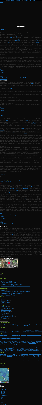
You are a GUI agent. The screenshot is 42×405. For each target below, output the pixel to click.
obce (17, 188)
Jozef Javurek (35, 341)
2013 (2, 222)
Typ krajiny (3, 180)
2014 (3, 222)
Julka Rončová (3, 342)
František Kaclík (30, 354)
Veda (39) (21, 0)
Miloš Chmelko (19, 356)
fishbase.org (31, 348)
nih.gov (21, 349)
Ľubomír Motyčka (16, 344)
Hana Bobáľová (33, 354)
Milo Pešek (16, 356)
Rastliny (2, 298)
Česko (18, 77)
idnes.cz (5, 349)
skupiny (19, 39)
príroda (28, 330)
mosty (16, 36)
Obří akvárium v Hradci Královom (5, 302)
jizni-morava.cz (3, 110)
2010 (0, 271)
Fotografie (26, 77)
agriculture (5, 335)
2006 (18, 360)
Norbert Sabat (28, 356)
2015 (18, 362)
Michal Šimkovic (27, 343)
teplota (13, 234)
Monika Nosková (38, 343)
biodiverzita (10, 325)
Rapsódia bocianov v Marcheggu (6, 181)
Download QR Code (2, 386)
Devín (34, 196)
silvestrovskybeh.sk (17, 40)
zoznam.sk (6, 351)
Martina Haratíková (5, 343)
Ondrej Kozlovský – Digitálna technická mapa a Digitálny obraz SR (8, 282)
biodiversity (24, 335)
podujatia (11, 37)
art (20, 335)
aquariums (17, 335)
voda (27, 331)
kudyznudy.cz (15, 349)
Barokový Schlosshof (3, 283)
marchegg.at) (6, 186)
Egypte (31, 236)
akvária (15, 324)
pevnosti (15, 87)
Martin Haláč (10, 343)
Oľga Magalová (36, 356)
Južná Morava (21, 77)
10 (4, 365)
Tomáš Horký (2, 72)
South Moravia (8, 338)
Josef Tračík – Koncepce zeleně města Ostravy (6, 281)
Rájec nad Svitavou (3, 79)
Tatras (13, 338)
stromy (21, 331)
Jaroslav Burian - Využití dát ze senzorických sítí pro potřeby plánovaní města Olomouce (11, 293)
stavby (17, 331)
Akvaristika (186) (13, 0)
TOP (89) (27, 0)
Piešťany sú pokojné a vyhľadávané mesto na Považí (7, 308)
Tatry (25, 331)
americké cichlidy (24, 324)
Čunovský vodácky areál (4, 313)
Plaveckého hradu (33, 186)
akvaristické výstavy (8, 324)
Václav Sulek (8, 344)
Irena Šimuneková (26, 341)
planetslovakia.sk (34, 349)
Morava (25, 198)
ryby (3, 331)
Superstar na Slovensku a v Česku (5, 312)
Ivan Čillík (32, 341)
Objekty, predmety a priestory (10, 77)
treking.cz (30, 350)
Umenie (15, 77)
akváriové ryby (19, 324)
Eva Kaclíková (23, 354)
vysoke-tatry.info (34, 350)
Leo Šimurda (27, 355)
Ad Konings (1, 341)
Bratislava (26, 325)
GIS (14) (34, 0)
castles (40, 335)
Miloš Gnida (22, 356)
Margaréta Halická (33, 342)
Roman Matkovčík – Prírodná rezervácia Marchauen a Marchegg (8, 215)
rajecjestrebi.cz (3, 109)
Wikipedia (2, 108)
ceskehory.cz (25, 133)
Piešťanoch (4, 32)
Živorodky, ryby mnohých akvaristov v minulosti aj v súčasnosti (8, 315)
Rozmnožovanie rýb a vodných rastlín (5, 311)
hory (13, 132)
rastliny (23, 128)
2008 (26, 360)
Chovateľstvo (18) (18, 0)
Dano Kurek (13, 341)
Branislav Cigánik (9, 341)
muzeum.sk (18, 349)
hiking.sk (2, 349)
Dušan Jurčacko (15, 341)
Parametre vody (3, 317)
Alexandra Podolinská (5, 341)
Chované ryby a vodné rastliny (4, 306)
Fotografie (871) (9, 0)
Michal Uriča (24, 343)
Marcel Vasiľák (29, 355)
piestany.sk (31, 349)
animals (10, 335)
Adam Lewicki (1, 354)
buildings (37, 335)
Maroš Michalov (5, 356)
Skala (1, 2)
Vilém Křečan (3, 344)
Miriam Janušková (25, 356)
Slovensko (11, 331)
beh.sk (2, 71)
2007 (22, 360)
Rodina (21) (24, 0)
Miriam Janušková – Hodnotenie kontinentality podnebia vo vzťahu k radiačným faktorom (11, 285)
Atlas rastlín (2, 299)
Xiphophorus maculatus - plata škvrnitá (5, 300)
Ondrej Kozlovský (32, 356)
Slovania (18, 123)
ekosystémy (38, 238)
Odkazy (1, 69)
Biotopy (17, 180)
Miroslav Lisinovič (32, 343)
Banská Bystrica (34, 324)
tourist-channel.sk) (12, 188)
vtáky (9, 192)
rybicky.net (2, 350)
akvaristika (12, 324)
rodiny (32, 83)
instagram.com (11, 349)
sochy (0, 132)
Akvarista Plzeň (3, 301)
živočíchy (4, 332)
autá (31, 324)
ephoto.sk (19, 348)
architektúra (28, 324)
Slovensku (24, 35)
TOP (5, 223)
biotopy (16, 325)
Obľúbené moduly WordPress (4, 303)
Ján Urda (12, 342)
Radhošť (1, 115)
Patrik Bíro (40, 356)
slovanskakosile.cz (34, 123)
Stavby (24, 77)
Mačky (1, 225)
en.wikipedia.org (10, 348)
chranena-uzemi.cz (2, 130)
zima (37, 331)
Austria (22, 335)
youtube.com (2, 351)
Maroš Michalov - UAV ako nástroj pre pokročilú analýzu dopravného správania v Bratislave (11, 294)
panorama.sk (23, 349)
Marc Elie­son (25, 342)
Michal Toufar (21, 343)
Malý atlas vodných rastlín (4, 318)
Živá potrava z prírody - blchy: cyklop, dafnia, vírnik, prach (7, 316)
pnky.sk (8, 42)
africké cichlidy (2, 324)
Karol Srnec (17, 342)
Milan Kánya (13, 356)
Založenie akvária (3, 309)
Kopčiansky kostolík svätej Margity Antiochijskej (6, 292)
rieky (1, 331)
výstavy (35, 331)
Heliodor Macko (37, 354)
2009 (30, 360)
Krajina (1, 77)
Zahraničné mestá (10, 180)
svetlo (24, 331)
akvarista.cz (5, 347)
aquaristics (14, 335)
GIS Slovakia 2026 (3, 290)
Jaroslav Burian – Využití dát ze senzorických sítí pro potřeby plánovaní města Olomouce (11, 284)
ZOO (33, 122)
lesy (32, 188)
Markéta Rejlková (1, 356)
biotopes (28, 335)
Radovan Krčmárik (3, 218)
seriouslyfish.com (9, 350)
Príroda (14, 180)
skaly (6, 331)
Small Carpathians (4, 338)
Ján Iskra (20, 355)
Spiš (15, 331)
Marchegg (2, 216)
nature (21, 337)
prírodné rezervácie (25, 188)
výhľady (9, 132)
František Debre (26, 354)
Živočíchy (3, 223)
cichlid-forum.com (26, 347)
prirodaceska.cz (3, 174)
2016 (2, 76)
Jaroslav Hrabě (9, 355)
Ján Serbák (7, 342)
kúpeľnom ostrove (37, 40)
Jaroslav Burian (4, 355)
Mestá (6, 180)
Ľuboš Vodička (21, 344)
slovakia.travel (22, 350)
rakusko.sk (22, 185)
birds (31, 335)
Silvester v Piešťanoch (4, 29)
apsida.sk (12, 347)
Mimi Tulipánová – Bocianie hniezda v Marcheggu (7, 214)
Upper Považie (18, 338)
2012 (0, 222)
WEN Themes (6, 404)
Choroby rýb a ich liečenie (4, 307)
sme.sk (26, 350)
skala (6, 80)
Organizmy (8, 223)
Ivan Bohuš (30, 341)
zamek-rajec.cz (11, 88)
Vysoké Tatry (32, 331)
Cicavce (2, 314)
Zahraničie (3, 77)
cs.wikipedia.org (33, 347)
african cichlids (2, 335)
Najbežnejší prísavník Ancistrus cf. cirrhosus (6, 310)
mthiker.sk (2, 70)
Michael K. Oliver (18, 343)
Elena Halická (20, 341)
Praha (35, 122)
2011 (0, 76)
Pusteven (7, 120)
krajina (31, 329)
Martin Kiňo (14, 343)
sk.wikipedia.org (15, 350)
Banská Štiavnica (39, 324)
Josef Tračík (12, 355)
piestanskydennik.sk (27, 349)
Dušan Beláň (14, 354)
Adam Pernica (5, 354)
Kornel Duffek (20, 342)
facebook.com (37, 42)
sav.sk (5, 350)
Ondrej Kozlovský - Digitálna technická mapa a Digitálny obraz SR (8, 295)
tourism (15, 338)
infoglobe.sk (7, 349)
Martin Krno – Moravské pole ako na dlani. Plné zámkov (7, 217)
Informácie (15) (30, 0)
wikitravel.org (37, 350)
